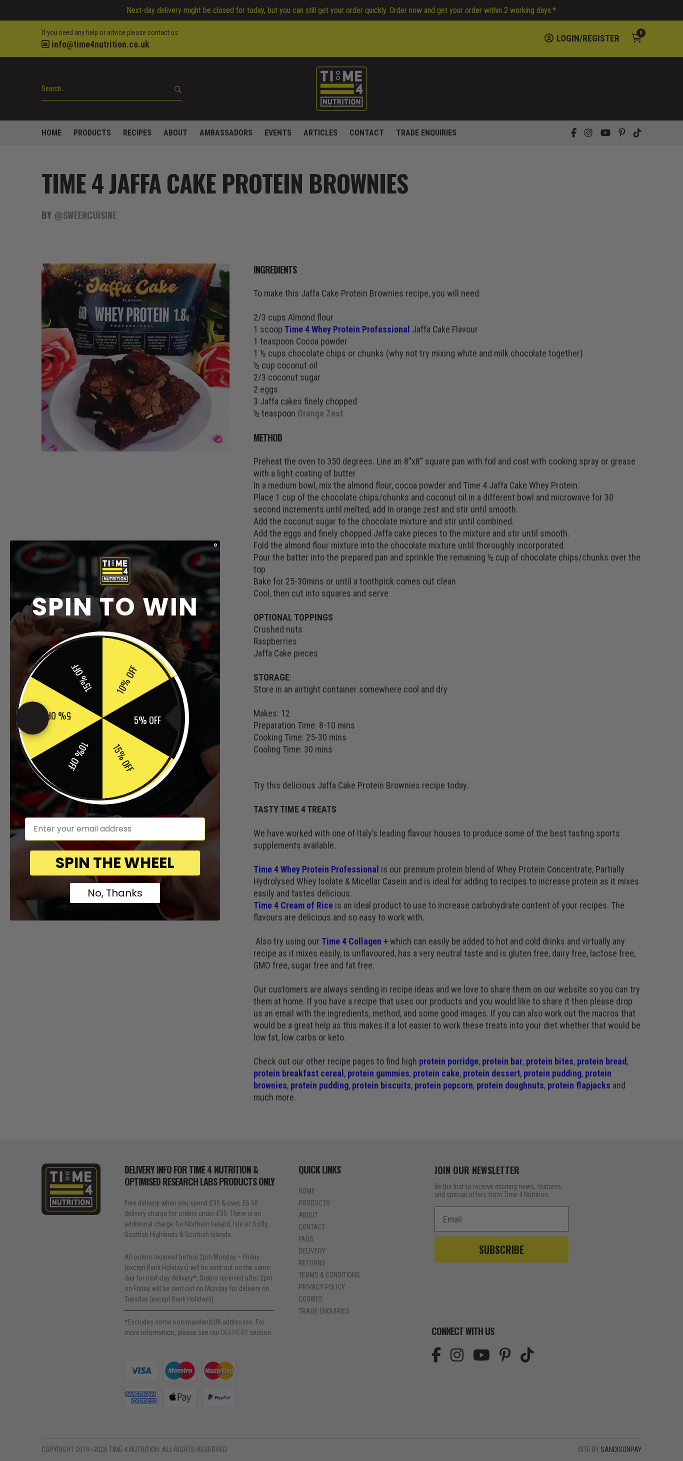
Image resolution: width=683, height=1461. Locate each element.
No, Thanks (115, 893)
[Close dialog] (215, 545)
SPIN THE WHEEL (115, 863)
